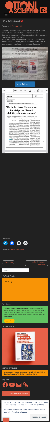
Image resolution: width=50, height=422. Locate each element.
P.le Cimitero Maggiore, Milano (27, 374)
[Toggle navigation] (6, 15)
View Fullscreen (24, 84)
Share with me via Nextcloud (19, 393)
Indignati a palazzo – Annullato (39, 263)
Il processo (9, 262)
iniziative (12, 250)
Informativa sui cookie (19, 412)
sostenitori (20, 250)
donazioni (9, 321)
